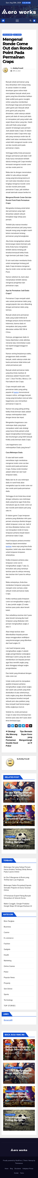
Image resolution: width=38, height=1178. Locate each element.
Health (6, 955)
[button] (30, 20)
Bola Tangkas (9, 921)
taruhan (9, 546)
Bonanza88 (8, 1020)
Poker (6, 972)
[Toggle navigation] (17, 20)
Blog (11, 1168)
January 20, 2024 (14, 1100)
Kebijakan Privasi (28, 1168)
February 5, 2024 (14, 1053)
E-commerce (9, 938)
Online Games (10, 813)
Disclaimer (17, 1168)
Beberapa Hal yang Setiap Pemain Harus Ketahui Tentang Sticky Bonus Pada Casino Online (18, 869)
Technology (8, 1000)
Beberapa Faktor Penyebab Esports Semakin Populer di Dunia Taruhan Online (17, 888)
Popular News (7, 34)
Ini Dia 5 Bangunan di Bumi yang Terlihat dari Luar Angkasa (18, 795)
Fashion (7, 944)
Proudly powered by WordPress (13, 1160)
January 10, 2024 (14, 1124)
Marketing (7, 960)
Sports (6, 994)
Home (6, 1168)
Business (9, 789)
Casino (6, 932)
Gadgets (7, 949)
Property (7, 983)
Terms (22, 1173)
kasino (16, 392)
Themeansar (19, 1163)
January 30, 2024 (14, 1077)
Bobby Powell (18, 68)
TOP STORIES (9, 1006)
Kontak (16, 1173)
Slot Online (17, 34)
